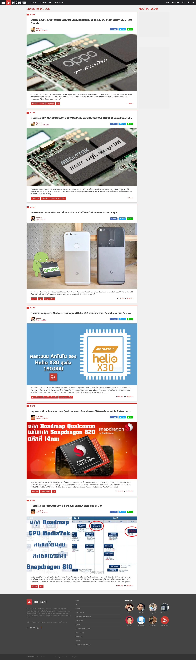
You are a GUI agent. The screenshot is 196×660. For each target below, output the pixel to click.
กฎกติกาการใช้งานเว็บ (83, 629)
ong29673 (39, 416)
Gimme (141, 612)
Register (175, 2)
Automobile (59, 2)
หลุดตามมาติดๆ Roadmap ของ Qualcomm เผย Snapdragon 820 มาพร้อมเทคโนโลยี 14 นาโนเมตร (81, 411)
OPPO (34, 103)
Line (131, 29)
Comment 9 (129, 298)
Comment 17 (129, 491)
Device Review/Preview (83, 616)
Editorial (42, 2)
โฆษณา (78, 641)
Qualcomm (41, 103)
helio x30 (46, 397)
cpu (33, 397)
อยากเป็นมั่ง (164, 625)
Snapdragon (50, 103)
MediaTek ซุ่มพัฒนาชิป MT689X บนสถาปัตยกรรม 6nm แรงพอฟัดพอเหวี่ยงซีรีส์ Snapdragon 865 (81, 118)
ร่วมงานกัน (79, 637)
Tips (50, 2)
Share (114, 29)
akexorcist (141, 625)
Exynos (38, 397)
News (32, 14)
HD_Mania (152, 625)
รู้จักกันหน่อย (80, 633)
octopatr (39, 217)
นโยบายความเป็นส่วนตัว (83, 645)
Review (33, 2)
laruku (129, 625)
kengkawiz (153, 613)
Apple (40, 299)
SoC (58, 103)
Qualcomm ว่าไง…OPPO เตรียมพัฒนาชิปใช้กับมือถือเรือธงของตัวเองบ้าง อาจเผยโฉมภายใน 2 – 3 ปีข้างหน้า (81, 21)
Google (47, 299)
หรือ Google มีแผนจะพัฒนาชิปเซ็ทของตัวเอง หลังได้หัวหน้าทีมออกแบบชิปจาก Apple (74, 212)
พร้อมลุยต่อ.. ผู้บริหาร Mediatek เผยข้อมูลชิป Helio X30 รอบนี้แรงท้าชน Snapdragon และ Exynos (81, 313)
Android (34, 299)
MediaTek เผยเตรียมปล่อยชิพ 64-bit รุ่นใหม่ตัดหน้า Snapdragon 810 (66, 506)
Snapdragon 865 (55, 198)
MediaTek (45, 198)
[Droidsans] (16, 2)
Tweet (123, 29)
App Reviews (80, 612)
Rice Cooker (165, 613)
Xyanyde (39, 28)
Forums (78, 624)
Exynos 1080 (35, 198)
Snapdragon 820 (45, 491)
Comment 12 (129, 396)
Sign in (166, 2)
